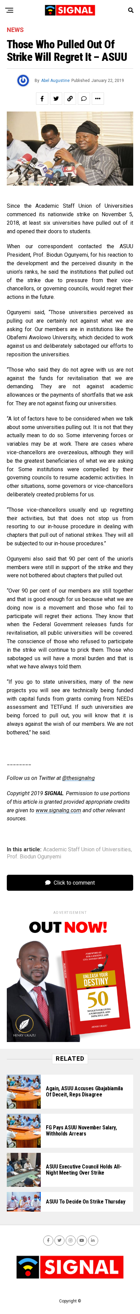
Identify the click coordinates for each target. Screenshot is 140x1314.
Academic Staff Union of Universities (87, 849)
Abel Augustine (55, 80)
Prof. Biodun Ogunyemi (34, 856)
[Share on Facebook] (42, 98)
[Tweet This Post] (56, 98)
